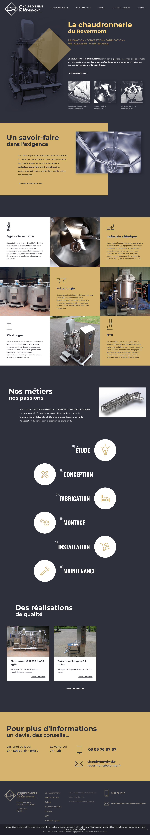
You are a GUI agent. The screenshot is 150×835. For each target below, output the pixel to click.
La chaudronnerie (60, 8)
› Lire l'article (38, 677)
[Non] (147, 830)
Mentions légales (52, 821)
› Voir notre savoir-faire (30, 183)
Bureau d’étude (83, 8)
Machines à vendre (121, 8)
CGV (47, 816)
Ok (75, 832)
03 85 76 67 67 (102, 749)
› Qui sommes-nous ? (78, 73)
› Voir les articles (75, 688)
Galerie (101, 8)
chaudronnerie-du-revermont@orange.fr (104, 763)
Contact (141, 8)
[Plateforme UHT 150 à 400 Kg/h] (28, 641)
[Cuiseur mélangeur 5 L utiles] (75, 641)
